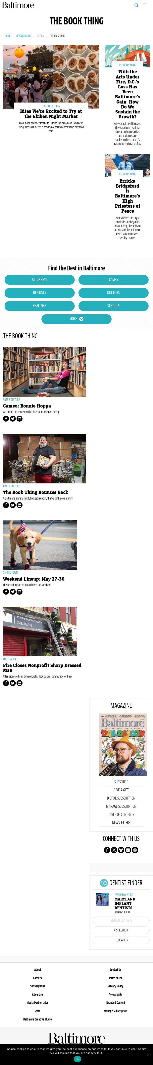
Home (7, 36)
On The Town (10, 572)
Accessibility (115, 994)
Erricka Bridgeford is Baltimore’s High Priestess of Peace (127, 196)
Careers (37, 978)
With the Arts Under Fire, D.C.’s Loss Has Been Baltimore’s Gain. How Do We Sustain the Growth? (127, 94)
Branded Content (115, 1002)
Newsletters (121, 823)
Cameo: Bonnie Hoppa (27, 406)
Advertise (37, 994)
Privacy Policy (115, 986)
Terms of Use (116, 978)
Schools (113, 306)
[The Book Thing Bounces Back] (44, 458)
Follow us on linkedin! (128, 850)
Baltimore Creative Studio (37, 1019)
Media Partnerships (37, 1002)
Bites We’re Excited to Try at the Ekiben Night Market (51, 114)
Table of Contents (121, 815)
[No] (148, 1054)
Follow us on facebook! (107, 850)
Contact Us (115, 969)
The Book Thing (51, 106)
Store (37, 1011)
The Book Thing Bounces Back (35, 492)
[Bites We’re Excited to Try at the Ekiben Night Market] (51, 76)
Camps (113, 280)
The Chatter (10, 659)
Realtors (39, 306)
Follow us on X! (114, 850)
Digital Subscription (121, 798)
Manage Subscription (121, 806)
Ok (77, 1059)
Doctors (113, 293)
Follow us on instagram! (135, 850)
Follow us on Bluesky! (121, 850)
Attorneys (39, 280)
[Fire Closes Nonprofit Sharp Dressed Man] (44, 631)
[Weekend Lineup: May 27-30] (44, 545)
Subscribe (121, 782)
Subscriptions (37, 986)
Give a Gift (121, 790)
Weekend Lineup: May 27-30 (34, 579)
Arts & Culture (11, 399)
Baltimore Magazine (75, 5)
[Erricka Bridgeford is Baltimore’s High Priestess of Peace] (127, 165)
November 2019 (23, 36)
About (37, 969)
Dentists (39, 293)
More (73, 319)
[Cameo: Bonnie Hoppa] (44, 372)
